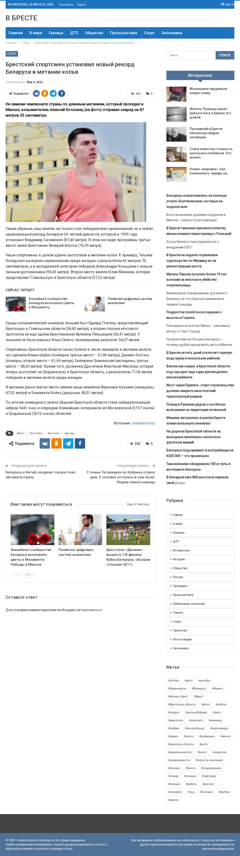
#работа (191, 784)
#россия (208, 784)
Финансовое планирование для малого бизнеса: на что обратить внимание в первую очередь (196, 298)
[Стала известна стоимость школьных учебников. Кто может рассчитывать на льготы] (176, 154)
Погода (178, 577)
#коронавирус (219, 728)
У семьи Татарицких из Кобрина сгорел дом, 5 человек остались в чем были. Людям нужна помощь (121, 477)
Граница (56, 33)
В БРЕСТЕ (21, 18)
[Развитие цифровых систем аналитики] (95, 304)
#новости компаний (209, 760)
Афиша (178, 515)
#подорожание (211, 768)
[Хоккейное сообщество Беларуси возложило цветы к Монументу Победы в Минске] (16, 304)
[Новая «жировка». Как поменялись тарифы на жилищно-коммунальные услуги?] (176, 174)
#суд (191, 792)
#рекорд (69, 433)
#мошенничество (180, 752)
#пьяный (174, 784)
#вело (206, 704)
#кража (173, 736)
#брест (21, 433)
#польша (190, 776)
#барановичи (177, 688)
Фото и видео (182, 639)
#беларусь (199, 688)
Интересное (181, 550)
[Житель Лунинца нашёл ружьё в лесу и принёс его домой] (176, 114)
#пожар (173, 776)
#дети (217, 712)
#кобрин (173, 728)
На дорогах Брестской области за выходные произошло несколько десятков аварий (193, 436)
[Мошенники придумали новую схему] (176, 94)
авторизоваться (89, 610)
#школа (173, 800)
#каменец (215, 720)
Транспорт (180, 630)
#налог (202, 752)
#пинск (190, 768)
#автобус (204, 680)
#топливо (206, 792)
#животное (175, 720)
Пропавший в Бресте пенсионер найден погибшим (206, 133)
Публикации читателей (189, 603)
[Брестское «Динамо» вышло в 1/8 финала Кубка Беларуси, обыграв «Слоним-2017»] (128, 529)
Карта (81, 4)
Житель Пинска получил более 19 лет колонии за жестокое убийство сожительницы (196, 279)
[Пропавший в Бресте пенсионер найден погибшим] (176, 134)
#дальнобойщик (196, 712)
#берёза (217, 688)
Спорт (149, 33)
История (179, 559)
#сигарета (175, 792)
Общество (94, 33)
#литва (188, 736)
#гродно (173, 712)
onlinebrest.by (143, 423)
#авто (188, 680)
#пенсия (174, 768)
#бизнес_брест (178, 696)
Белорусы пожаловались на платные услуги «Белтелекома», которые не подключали (196, 201)
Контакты (66, 4)
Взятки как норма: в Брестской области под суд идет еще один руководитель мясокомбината (198, 371)
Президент (180, 586)
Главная (15, 33)
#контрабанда (194, 728)
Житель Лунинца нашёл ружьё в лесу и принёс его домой (210, 113)
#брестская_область (182, 704)
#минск (226, 736)
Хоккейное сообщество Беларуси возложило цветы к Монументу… (51, 303)
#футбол (224, 792)
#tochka (173, 680)
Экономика (171, 33)
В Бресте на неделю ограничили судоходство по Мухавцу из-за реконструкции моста (192, 260)
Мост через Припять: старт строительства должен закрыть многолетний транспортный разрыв (200, 390)
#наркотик (219, 752)
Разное (178, 612)
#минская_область (181, 744)
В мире (36, 33)
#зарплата (196, 720)
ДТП (74, 33)
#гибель (221, 704)
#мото (203, 744)
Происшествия (123, 33)
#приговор (209, 776)
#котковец (36, 433)
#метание (53, 433)
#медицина (207, 736)
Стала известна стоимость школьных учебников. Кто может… (211, 153)
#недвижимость (179, 760)
